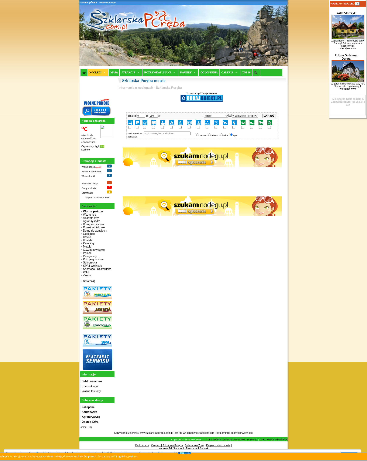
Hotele (87, 237)
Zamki (87, 275)
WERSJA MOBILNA (277, 439)
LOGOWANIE (214, 439)
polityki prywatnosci (242, 432)
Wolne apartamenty (92, 171)
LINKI (262, 439)
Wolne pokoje (88, 167)
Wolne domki (88, 176)
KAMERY (186, 72)
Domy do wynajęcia (95, 230)
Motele (87, 246)
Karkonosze (142, 445)
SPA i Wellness (92, 265)
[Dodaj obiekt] (202, 101)
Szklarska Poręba (172, 445)
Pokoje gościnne (93, 259)
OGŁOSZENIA (209, 72)
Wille (86, 272)
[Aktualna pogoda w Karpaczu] (106, 137)
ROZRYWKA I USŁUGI (157, 72)
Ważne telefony (91, 391)
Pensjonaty (90, 256)
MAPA (114, 72)
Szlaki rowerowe (92, 381)
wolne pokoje (102, 197)
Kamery (85, 149)
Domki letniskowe (94, 227)
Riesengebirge (107, 2)
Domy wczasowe (93, 224)
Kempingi (89, 243)
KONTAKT (252, 439)
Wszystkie (89, 214)
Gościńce (89, 233)
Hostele (87, 240)
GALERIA (227, 72)
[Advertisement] (201, 254)
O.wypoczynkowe (94, 249)
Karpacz (156, 445)
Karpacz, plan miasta (218, 445)
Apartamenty (91, 217)
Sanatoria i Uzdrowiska (97, 269)
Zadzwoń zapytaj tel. (347, 100)
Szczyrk (203, 448)
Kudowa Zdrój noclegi (171, 448)
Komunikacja (90, 386)
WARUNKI (239, 439)
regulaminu (222, 432)
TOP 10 (246, 72)
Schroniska (90, 262)
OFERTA (227, 439)
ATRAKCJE (128, 72)
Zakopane (192, 448)
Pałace (87, 253)
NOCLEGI (95, 72)
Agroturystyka (91, 221)
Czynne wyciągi (90, 146)
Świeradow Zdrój (194, 445)
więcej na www (348, 48)
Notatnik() (89, 281)
